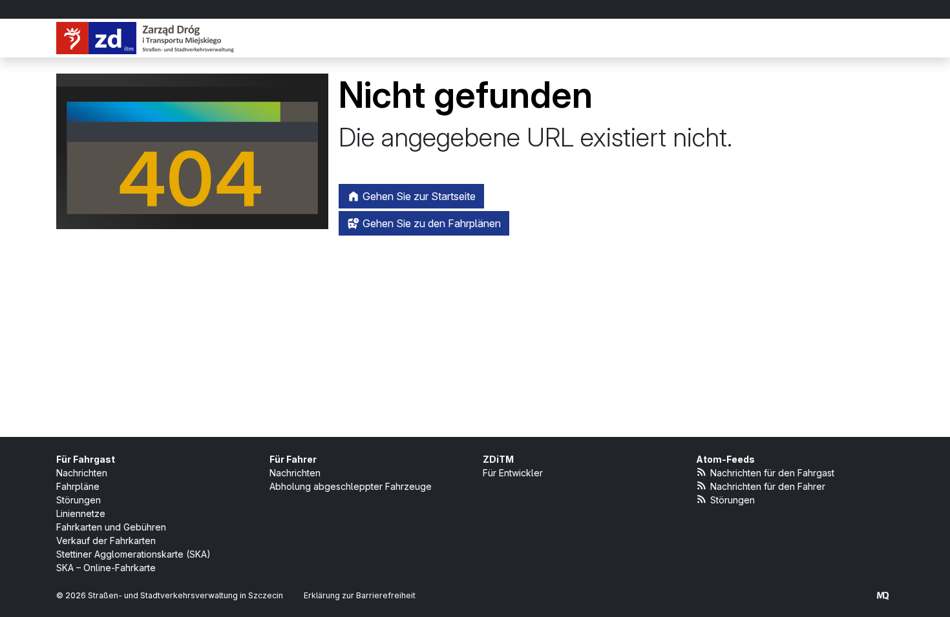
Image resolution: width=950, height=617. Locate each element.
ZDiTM (498, 459)
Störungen (78, 499)
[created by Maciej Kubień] (883, 595)
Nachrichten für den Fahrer (767, 486)
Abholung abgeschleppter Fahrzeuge (350, 486)
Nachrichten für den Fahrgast (772, 472)
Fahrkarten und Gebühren (111, 526)
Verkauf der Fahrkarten (106, 540)
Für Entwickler (513, 472)
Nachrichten (81, 472)
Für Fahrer (293, 459)
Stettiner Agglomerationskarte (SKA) (133, 554)
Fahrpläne (78, 486)
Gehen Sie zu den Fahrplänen (430, 223)
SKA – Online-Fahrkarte (106, 567)
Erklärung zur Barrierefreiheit (360, 595)
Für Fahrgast (85, 459)
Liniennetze (80, 513)
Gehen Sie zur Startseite (418, 196)
